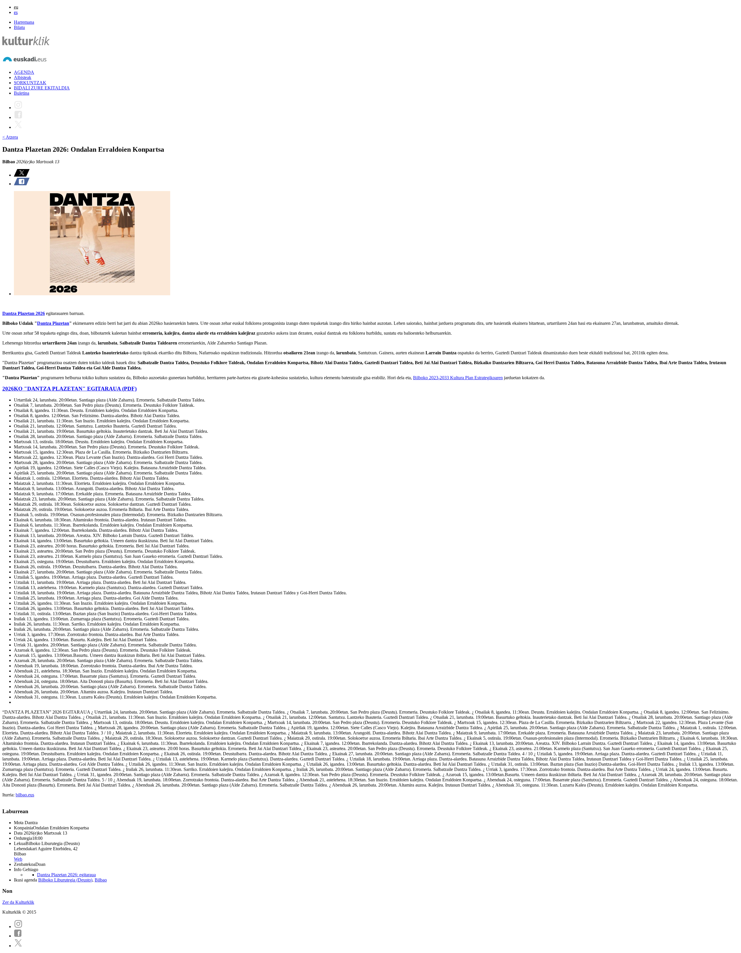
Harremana (24, 22)
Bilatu (19, 27)
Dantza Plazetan (53, 323)
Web (18, 859)
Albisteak (22, 77)
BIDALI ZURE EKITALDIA (42, 87)
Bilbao (101, 879)
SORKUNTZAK (30, 82)
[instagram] (18, 926)
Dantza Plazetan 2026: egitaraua (66, 874)
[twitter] (18, 945)
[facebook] (18, 935)
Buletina (21, 93)
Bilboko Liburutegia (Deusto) (65, 879)
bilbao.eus (25, 794)
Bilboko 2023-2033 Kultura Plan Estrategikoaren (458, 377)
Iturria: (9, 794)
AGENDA (24, 72)
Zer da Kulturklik (18, 902)
